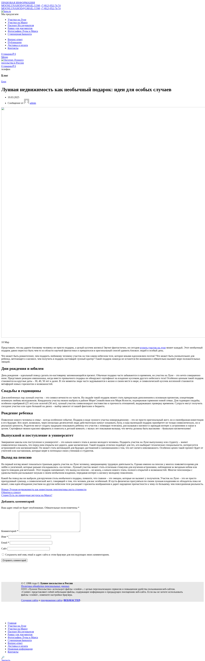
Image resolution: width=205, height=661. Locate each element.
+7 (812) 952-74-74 (51, 5)
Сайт (4, 548)
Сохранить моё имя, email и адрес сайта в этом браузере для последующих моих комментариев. (57, 554)
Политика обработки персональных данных (45, 586)
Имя (4, 536)
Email (5, 542)
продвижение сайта (51, 600)
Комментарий (9, 531)
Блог (3, 81)
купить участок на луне (153, 347)
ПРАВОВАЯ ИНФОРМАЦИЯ (18, 2)
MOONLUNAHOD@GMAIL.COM (20, 5)
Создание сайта (29, 600)
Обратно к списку (11, 492)
